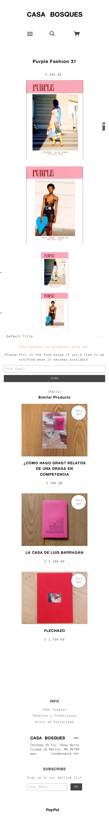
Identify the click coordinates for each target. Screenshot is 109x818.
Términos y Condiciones (54, 715)
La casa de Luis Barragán (54, 552)
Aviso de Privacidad (54, 722)
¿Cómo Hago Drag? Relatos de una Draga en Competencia (55, 468)
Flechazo (54, 630)
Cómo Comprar (54, 709)
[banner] (55, 13)
